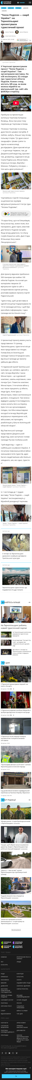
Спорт (3, 1011)
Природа (18, 8)
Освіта (19, 980)
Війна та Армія (22, 1011)
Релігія (19, 1003)
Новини (4, 957)
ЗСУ (2, 962)
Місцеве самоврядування (23, 996)
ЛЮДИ (19, 962)
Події (3, 974)
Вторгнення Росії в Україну (24, 957)
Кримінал (4, 977)
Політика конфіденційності (7, 1031)
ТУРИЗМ (4, 8)
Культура (4, 10)
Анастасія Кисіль (10, 36)
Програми (4, 1035)
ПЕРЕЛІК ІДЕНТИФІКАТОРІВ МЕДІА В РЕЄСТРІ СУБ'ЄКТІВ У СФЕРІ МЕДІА (23, 1038)
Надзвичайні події (24, 983)
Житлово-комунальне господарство (6, 990)
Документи (21, 1030)
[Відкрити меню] (30, 2)
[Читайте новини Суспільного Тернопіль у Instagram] (5, 1053)
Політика (4, 1003)
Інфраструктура (22, 989)
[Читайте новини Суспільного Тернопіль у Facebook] (2, 1053)
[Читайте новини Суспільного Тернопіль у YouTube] (9, 1053)
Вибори (3, 983)
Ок (16, 1076)
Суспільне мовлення (5, 1026)
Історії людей (22, 1000)
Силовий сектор (7, 1000)
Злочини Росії (6, 1006)
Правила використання (22, 1026)
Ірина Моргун (24, 32)
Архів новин (21, 1023)
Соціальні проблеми (20, 1007)
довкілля (10, 8)
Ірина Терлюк (9, 32)
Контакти (4, 1023)
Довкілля (25, 8)
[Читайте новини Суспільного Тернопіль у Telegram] (16, 1053)
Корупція (20, 974)
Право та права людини (6, 996)
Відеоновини (6, 1014)
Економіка (5, 980)
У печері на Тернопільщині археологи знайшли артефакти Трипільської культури (14, 556)
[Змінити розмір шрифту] (30, 40)
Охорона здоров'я (23, 986)
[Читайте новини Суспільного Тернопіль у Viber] (13, 1053)
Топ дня (20, 1014)
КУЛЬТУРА (4, 965)
